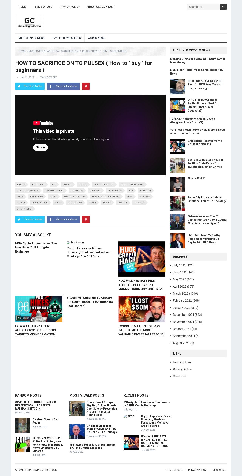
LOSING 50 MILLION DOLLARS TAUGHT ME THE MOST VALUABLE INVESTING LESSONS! (141, 330)
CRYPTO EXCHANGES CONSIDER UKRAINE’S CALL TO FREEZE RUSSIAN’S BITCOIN (35, 405)
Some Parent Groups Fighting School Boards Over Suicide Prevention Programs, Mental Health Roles (102, 408)
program (145, 197)
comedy (67, 184)
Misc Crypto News (32, 37)
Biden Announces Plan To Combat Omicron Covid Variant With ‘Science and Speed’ (207, 220)
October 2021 (182, 329)
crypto (83, 184)
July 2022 (179, 265)
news (130, 197)
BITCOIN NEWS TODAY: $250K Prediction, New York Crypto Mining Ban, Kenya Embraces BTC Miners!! (48, 444)
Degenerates (115, 190)
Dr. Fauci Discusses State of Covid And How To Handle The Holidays (102, 429)
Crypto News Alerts (66, 37)
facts (20, 197)
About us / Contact (101, 6)
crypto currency (104, 184)
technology (75, 203)
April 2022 (179, 286)
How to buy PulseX (74, 197)
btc (54, 184)
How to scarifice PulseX (106, 197)
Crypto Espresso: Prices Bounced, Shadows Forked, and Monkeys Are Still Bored (89, 252)
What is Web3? (197, 178)
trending (139, 203)
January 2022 (182, 308)
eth (131, 190)
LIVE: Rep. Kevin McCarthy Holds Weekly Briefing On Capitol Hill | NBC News (204, 239)
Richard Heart (40, 203)
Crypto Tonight (54, 190)
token (92, 203)
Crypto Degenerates (132, 184)
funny (53, 197)
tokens (107, 203)
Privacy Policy (69, 6)
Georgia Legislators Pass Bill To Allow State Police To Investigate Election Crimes (206, 163)
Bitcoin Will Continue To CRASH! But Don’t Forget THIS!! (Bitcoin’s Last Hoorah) (90, 302)
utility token (24, 209)
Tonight (122, 203)
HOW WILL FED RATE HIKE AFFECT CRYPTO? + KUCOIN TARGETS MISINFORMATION (35, 330)
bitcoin (21, 184)
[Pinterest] (86, 86)
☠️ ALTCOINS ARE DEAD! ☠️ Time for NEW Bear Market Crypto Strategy (205, 84)
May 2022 (179, 279)
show (58, 203)
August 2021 (181, 343)
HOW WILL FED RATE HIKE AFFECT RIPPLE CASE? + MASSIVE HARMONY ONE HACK (140, 285)
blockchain (38, 184)
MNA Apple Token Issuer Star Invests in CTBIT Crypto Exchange (36, 247)
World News (96, 37)
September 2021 (184, 336)
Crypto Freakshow (27, 190)
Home (22, 6)
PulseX (21, 203)
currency (95, 190)
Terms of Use (42, 6)
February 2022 (182, 300)
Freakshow (36, 197)
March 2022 (180, 293)
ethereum (145, 190)
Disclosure (180, 376)
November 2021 (183, 322)
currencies (77, 190)
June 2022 (180, 272)
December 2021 (183, 315)
